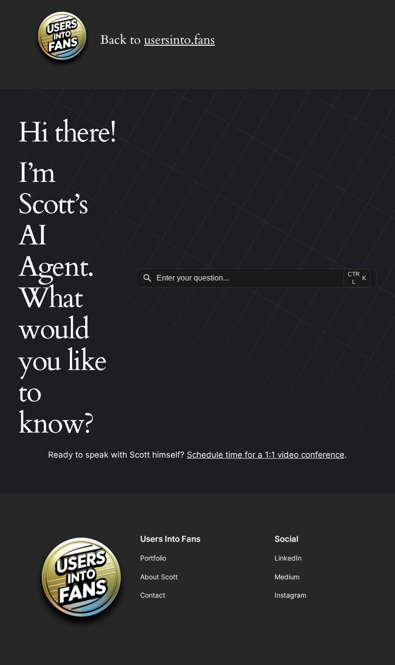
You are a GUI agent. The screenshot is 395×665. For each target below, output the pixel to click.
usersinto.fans (179, 39)
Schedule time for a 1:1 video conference (265, 455)
